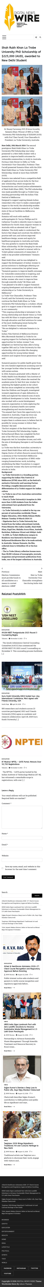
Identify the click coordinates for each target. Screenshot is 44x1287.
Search (4, 892)
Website (5, 855)
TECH (4, 1259)
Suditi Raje (5, 704)
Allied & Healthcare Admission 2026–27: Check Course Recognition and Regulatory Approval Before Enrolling (22, 968)
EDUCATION (5, 630)
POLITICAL (5, 1251)
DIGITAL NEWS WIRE (26, 1281)
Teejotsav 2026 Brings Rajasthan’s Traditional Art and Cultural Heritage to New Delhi (21, 1145)
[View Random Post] (36, 37)
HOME (4, 1239)
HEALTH (5, 1235)
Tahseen (4, 638)
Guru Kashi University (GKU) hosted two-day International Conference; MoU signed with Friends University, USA (20, 698)
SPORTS (4, 1255)
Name (5, 833)
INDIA (6, 1021)
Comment (6, 803)
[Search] (40, 37)
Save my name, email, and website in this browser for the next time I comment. (22, 867)
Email (5, 844)
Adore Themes (25, 1284)
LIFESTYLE (6, 1247)
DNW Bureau (10, 974)
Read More (8, 988)
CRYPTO (4, 1224)
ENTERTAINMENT (8, 1231)
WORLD (4, 1262)
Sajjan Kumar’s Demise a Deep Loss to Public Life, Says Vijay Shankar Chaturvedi (22, 1089)
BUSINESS (5, 1220)
